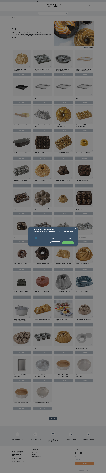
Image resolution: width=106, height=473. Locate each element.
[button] (36, 243)
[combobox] (75, 228)
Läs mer (64, 233)
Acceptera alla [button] (68, 242)
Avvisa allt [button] (56, 242)
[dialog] (53, 236)
